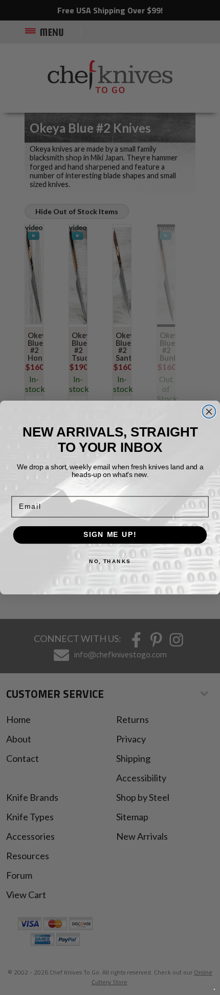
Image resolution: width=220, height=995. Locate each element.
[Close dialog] (209, 411)
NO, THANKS (110, 561)
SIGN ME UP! (110, 534)
